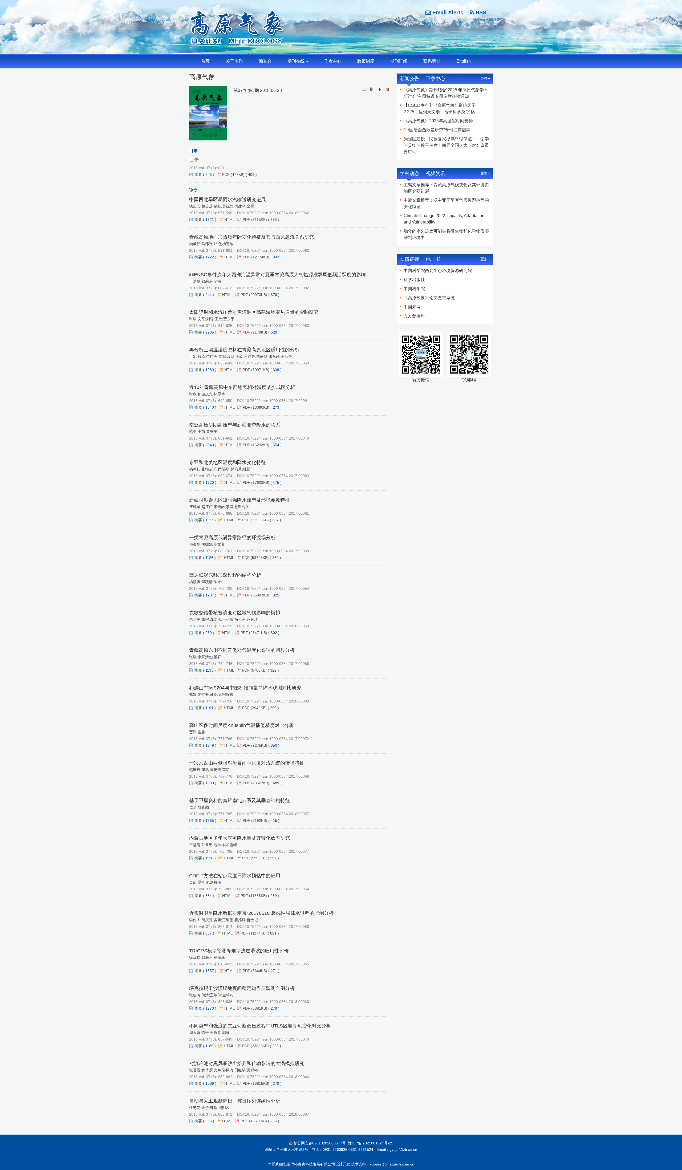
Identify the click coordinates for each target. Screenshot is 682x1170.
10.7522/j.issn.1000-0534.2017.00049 (277, 438)
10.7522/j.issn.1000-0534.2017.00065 (277, 964)
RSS (480, 12)
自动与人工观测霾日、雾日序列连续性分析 (234, 1101)
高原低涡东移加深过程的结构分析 (225, 575)
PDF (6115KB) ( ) (261, 219)
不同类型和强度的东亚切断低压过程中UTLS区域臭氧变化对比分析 (260, 1026)
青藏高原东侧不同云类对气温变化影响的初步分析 (242, 650)
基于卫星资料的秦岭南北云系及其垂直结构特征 (239, 800)
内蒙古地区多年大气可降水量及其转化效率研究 (239, 838)
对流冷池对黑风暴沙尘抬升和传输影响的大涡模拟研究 (246, 1063)
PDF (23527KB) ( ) (262, 783)
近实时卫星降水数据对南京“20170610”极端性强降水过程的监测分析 (261, 913)
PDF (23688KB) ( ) (261, 1046)
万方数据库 (414, 316)
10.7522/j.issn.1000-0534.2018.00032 (277, 213)
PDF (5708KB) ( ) (260, 670)
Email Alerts (447, 12)
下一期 (383, 89)
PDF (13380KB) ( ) (262, 407)
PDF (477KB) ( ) (239, 174)
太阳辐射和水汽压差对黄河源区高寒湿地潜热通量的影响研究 (254, 312)
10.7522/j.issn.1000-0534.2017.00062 (277, 250)
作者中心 (332, 61)
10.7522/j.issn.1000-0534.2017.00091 (277, 401)
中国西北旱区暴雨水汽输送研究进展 (227, 199)
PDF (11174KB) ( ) (260, 933)
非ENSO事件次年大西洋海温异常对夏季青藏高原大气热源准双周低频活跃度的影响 (277, 274)
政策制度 (365, 61)
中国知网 (412, 306)
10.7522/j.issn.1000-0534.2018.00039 (277, 701)
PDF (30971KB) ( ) (262, 370)
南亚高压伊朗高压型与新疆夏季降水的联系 (234, 425)
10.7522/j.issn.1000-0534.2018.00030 (277, 1002)
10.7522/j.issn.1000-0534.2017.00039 (277, 551)
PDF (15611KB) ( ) (260, 1121)
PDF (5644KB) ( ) (261, 971)
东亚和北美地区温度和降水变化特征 (227, 462)
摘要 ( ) (204, 174)
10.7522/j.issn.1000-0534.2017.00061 (277, 513)
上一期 (368, 89)
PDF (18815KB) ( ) (262, 1083)
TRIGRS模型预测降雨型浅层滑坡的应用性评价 (239, 950)
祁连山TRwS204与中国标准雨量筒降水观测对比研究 (245, 687)
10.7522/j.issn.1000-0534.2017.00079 (277, 1039)
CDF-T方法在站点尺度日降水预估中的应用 (234, 875)
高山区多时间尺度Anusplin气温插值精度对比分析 (241, 725)
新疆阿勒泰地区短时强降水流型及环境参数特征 (239, 500)
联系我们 (431, 61)
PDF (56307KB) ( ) (262, 595)
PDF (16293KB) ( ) (262, 445)
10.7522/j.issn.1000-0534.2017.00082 (277, 288)
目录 (194, 159)
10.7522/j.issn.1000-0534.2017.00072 (277, 739)
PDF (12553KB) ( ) (261, 520)
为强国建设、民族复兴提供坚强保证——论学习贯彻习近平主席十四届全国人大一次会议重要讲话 (446, 145)
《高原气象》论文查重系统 (429, 297)
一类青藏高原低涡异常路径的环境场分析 (232, 537)
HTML (229, 219)
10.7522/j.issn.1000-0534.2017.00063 (277, 325)
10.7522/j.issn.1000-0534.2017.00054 (277, 588)
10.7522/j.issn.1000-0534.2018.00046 (277, 1077)
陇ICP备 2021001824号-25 (370, 1143)
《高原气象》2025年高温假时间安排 (438, 121)
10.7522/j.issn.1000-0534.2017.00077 (277, 851)
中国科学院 (414, 288)
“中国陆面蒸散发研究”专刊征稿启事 (437, 130)
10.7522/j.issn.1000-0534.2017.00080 (277, 926)
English (463, 61)
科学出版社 (414, 279)
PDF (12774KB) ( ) (262, 257)
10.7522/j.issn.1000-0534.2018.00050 (277, 626)
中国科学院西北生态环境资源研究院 (438, 270)
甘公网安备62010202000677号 (320, 1143)
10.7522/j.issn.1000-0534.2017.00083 (277, 476)
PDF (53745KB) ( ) (261, 557)
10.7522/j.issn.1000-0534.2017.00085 (277, 663)
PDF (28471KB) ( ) (260, 633)
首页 (205, 61)
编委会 (265, 61)
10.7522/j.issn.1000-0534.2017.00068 (277, 776)
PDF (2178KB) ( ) (261, 332)
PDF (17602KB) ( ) (262, 482)
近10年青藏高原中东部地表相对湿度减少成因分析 (242, 387)
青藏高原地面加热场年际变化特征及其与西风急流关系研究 (251, 237)
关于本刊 (234, 61)
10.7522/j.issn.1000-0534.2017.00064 (277, 889)
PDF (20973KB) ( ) (260, 294)
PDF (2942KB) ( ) (260, 708)
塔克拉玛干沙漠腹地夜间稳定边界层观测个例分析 (242, 988)
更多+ (485, 78)
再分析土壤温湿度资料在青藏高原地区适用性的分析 (244, 349)
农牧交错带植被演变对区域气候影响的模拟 (234, 612)
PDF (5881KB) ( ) (261, 1008)
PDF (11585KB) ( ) (260, 895)
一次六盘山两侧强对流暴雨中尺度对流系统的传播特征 (246, 763)
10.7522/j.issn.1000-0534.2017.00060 (277, 363)
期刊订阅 (398, 61)
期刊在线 (296, 61)
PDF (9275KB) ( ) (261, 745)
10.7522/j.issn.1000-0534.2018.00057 (277, 814)
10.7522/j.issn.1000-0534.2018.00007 (277, 1114)
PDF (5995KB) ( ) (260, 858)
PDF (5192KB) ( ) (261, 820)
